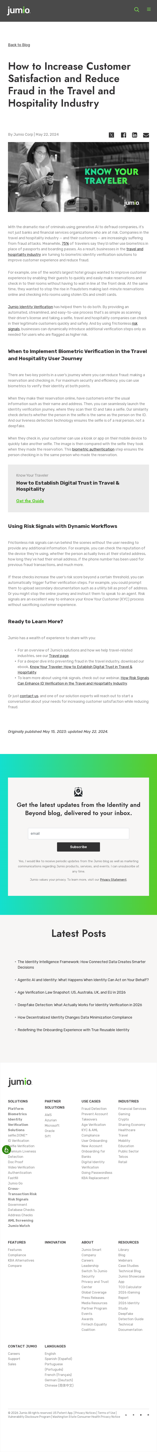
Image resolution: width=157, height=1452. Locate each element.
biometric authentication (93, 449)
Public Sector (128, 1151)
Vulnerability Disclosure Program (29, 1417)
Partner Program (94, 1308)
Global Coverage (94, 1292)
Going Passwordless (97, 1173)
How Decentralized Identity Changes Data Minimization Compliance (75, 1017)
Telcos (123, 1157)
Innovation (55, 1242)
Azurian (51, 1120)
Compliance (17, 1255)
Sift (48, 1136)
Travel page (59, 656)
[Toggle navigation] (149, 9)
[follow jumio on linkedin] (126, 1415)
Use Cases (91, 1101)
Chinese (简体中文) (59, 1385)
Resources (128, 1242)
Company (89, 1255)
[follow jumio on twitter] (140, 1415)
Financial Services (132, 1109)
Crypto (123, 1119)
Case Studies (128, 1266)
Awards (87, 1319)
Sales (12, 1364)
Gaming (124, 1114)
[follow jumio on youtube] (133, 1415)
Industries (128, 1101)
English (50, 1354)
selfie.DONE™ (17, 1135)
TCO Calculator (130, 1287)
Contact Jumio (22, 1346)
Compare (15, 1266)
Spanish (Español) (58, 1359)
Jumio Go (15, 1183)
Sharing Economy (131, 1125)
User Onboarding (94, 1141)
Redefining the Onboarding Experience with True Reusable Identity (73, 1030)
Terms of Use (106, 1413)
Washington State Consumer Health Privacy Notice (86, 1417)
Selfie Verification (21, 1146)
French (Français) (58, 1375)
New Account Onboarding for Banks (93, 1151)
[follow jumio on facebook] (148, 1415)
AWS (48, 1115)
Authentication (20, 1173)
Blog (121, 1255)
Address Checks (20, 1215)
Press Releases (93, 1298)
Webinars (125, 1260)
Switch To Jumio (94, 1271)
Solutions (18, 1101)
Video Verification (21, 1167)
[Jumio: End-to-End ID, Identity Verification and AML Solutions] (18, 12)
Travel (123, 1135)
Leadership (90, 1266)
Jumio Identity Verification (30, 307)
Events (87, 1314)
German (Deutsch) (59, 1380)
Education (126, 1146)
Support (14, 1359)
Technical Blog (129, 1271)
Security (88, 1276)
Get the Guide (30, 501)
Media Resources (94, 1303)
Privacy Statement (113, 879)
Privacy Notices (85, 1413)
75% (65, 243)
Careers (87, 1260)
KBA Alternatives (21, 1260)
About (88, 1242)
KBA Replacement (95, 1178)
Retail (122, 1162)
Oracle (50, 1131)
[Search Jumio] (136, 9)
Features (17, 1242)
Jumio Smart (91, 1250)
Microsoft (52, 1125)
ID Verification (18, 1141)
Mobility (124, 1141)
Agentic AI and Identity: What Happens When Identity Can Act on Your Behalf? (83, 980)
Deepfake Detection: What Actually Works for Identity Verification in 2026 (80, 1005)
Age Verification (94, 1125)
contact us (29, 696)
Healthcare (126, 1130)
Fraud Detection (94, 1109)
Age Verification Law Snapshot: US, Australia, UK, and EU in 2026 (72, 992)
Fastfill (13, 1178)
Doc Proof (15, 1162)
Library (123, 1250)
